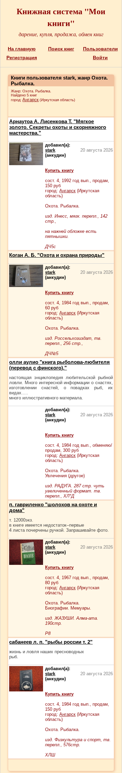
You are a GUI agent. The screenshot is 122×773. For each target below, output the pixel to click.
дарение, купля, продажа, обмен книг (61, 34)
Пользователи (100, 48)
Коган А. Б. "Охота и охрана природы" (56, 255)
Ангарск (30, 99)
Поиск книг (61, 48)
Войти (100, 57)
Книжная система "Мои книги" (61, 17)
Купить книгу (59, 170)
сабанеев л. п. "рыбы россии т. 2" (51, 642)
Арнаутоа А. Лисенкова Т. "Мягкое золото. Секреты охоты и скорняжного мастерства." (57, 127)
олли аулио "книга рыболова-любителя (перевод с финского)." (59, 365)
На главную (22, 48)
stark (50, 150)
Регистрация (21, 57)
